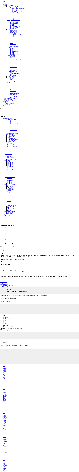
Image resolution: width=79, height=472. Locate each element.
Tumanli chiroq (12, 35)
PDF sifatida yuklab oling (20, 259)
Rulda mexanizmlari (13, 66)
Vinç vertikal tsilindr (13, 28)
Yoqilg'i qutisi (7, 216)
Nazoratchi (12, 78)
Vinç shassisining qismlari (12, 19)
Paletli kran (5, 214)
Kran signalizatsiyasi (13, 30)
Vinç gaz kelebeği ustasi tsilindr (6, 283)
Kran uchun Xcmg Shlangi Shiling (6, 285)
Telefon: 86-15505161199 (7, 325)
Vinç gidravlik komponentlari (12, 6)
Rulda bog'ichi (12, 70)
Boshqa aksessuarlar (13, 94)
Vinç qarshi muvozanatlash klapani (18, 8)
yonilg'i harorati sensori (9, 237)
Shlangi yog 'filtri (13, 44)
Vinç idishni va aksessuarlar (12, 82)
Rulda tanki (12, 69)
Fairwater (11, 87)
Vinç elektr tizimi (10, 77)
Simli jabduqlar (12, 81)
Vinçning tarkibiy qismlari (12, 71)
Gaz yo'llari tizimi (8, 99)
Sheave (6, 219)
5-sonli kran (12, 24)
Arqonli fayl (12, 74)
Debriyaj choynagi (13, 50)
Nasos (6, 218)
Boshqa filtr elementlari (14, 46)
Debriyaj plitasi (12, 53)
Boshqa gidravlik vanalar (16, 12)
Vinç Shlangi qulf (15, 9)
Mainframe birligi (13, 60)
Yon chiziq (12, 58)
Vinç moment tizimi (11, 55)
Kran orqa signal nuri (13, 32)
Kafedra (11, 86)
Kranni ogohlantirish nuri (14, 33)
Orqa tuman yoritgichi (14, 31)
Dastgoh (11, 97)
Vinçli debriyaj (10, 47)
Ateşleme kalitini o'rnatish (10, 234)
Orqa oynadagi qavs (13, 83)
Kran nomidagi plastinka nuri (15, 36)
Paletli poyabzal (8, 215)
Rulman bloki (12, 48)
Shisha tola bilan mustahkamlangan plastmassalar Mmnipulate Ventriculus (18, 228)
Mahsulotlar (5, 4)
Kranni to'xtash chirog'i (14, 37)
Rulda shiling (9, 178)
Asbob (11, 79)
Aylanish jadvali (13, 75)
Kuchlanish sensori (13, 62)
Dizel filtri (11, 43)
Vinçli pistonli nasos (15, 16)
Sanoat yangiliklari (8, 104)
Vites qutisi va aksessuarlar (10, 98)
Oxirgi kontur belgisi (13, 39)
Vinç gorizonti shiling (14, 22)
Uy (3, 3)
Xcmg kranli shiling (4, 284)
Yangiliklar (5, 102)
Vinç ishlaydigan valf (16, 10)
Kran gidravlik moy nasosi (14, 14)
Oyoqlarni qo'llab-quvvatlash (15, 73)
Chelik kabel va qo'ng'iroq (10, 100)
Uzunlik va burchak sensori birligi (16, 59)
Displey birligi (12, 56)
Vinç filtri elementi (10, 40)
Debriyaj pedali (12, 52)
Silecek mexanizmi (13, 96)
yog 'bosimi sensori (13, 61)
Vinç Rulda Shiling (3, 282)
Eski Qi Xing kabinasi (8, 278)
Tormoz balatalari (7, 280)
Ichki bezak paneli (13, 91)
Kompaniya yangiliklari (9, 103)
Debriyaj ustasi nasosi (14, 51)
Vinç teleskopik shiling (14, 27)
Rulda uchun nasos (13, 67)
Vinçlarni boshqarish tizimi (12, 63)
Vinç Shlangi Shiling (11, 21)
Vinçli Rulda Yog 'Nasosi (16, 18)
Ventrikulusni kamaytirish (14, 93)
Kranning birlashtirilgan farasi (15, 34)
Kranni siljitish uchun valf (16, 11)
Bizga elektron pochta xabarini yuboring (7, 259)
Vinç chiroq (9, 29)
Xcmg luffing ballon (4, 286)
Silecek (11, 95)
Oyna (11, 92)
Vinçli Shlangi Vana (13, 7)
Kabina (11, 85)
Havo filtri (11, 42)
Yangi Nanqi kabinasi (9, 240)
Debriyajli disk (12, 49)
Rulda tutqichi (12, 68)
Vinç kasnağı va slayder (11, 76)
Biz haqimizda (5, 101)
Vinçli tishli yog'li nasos (16, 15)
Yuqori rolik (7, 220)
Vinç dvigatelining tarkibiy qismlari (13, 20)
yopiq (11, 80)
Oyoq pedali (12, 89)
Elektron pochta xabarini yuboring (6, 330)
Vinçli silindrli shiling (14, 23)
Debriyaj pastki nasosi (14, 54)
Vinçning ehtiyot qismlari (9, 5)
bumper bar (12, 84)
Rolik (4, 221)
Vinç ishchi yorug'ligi (14, 38)
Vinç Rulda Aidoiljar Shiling (15, 26)
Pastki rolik (7, 217)
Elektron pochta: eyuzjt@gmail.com (9, 326)
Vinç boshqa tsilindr (13, 25)
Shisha (11, 90)
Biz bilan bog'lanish (6, 105)
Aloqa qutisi (12, 57)
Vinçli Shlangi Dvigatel (14, 13)
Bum (11, 72)
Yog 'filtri (11, 45)
